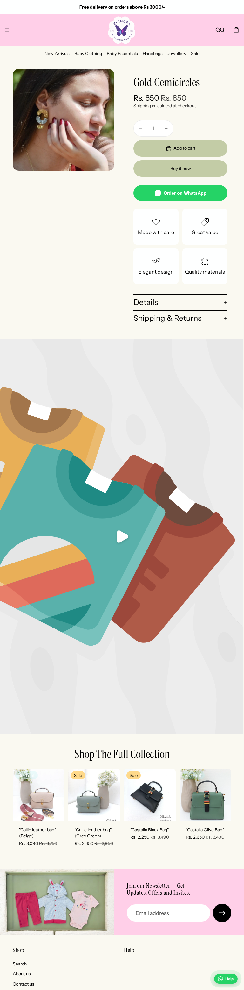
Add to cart (184, 148)
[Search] (218, 30)
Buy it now (180, 168)
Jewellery (176, 53)
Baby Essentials (122, 53)
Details (145, 302)
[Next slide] (57, 794)
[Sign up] (222, 913)
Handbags (153, 53)
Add (115, 810)
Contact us (23, 984)
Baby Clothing (88, 53)
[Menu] (7, 30)
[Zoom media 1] (63, 120)
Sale (195, 53)
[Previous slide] (20, 794)
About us (22, 974)
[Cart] (236, 30)
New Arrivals (57, 53)
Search (20, 964)
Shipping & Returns (167, 318)
